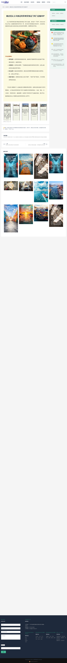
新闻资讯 (43, 2)
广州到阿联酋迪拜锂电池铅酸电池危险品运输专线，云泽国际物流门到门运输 (58, 44)
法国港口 (57, 13)
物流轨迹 (38, 2)
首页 (21, 2)
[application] (34, 2)
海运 (33, 137)
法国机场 (61, 24)
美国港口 (61, 13)
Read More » (7, 119)
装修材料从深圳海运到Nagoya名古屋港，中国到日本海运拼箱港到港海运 (34, 112)
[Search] (65, 2)
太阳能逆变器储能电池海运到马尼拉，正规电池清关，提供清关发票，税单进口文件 (58, 33)
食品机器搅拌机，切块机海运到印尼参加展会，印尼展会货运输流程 (58, 55)
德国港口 (53, 13)
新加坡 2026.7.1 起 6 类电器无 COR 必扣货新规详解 (58, 60)
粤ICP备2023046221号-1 (34, 661)
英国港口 (53, 15)
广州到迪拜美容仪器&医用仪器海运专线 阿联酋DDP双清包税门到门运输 (58, 39)
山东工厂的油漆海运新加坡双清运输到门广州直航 (58, 50)
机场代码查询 (26, 2)
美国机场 (53, 24)
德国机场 (57, 24)
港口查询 (32, 2)
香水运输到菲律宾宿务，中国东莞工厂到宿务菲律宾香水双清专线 (58, 65)
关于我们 (48, 2)
